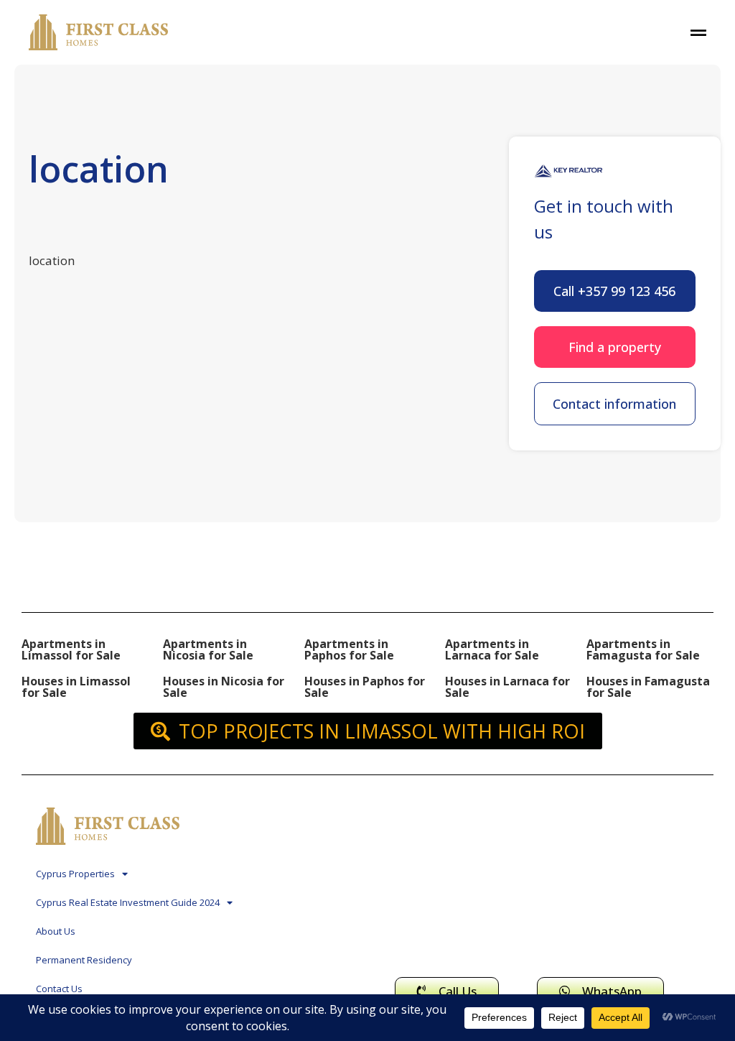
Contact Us (59, 988)
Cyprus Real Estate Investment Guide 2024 (128, 902)
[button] (615, 291)
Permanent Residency (84, 959)
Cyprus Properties (75, 873)
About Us (55, 931)
